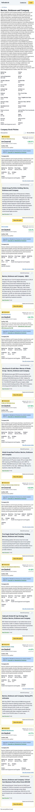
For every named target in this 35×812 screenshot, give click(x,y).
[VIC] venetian (4, 226)
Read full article (5, 214)
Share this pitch (17, 220)
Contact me (23, 2)
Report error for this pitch (28, 217)
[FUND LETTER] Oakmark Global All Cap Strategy (12, 566)
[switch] (24, 133)
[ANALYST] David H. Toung (7, 646)
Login (30, 2)
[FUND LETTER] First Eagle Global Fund (10, 484)
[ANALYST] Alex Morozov (7, 730)
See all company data (28, 181)
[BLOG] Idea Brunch (6, 314)
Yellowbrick (5, 2)
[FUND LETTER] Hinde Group (8, 138)
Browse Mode (30, 132)
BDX (2, 141)
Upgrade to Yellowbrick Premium (17, 152)
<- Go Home (4, 7)
